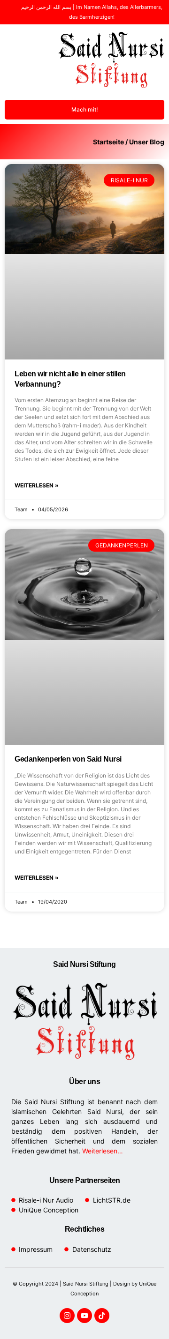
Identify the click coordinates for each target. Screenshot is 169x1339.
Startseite (108, 142)
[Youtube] (84, 1315)
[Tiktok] (101, 1315)
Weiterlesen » (37, 485)
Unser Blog (146, 142)
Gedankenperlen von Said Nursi (68, 759)
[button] (16, 60)
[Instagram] (67, 1315)
